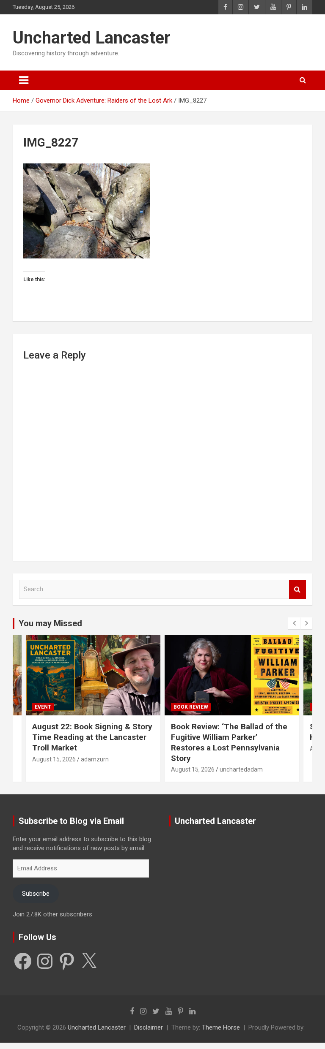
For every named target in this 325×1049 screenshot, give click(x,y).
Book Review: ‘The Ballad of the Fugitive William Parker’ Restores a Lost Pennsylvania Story (229, 742)
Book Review (191, 707)
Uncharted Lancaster (92, 38)
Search (297, 589)
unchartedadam (241, 769)
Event (43, 707)
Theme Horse (221, 1027)
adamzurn (95, 759)
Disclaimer (148, 1027)
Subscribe (36, 893)
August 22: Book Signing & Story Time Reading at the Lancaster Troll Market (92, 737)
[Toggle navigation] (24, 80)
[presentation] (294, 623)
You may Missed (50, 623)
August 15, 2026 (54, 759)
